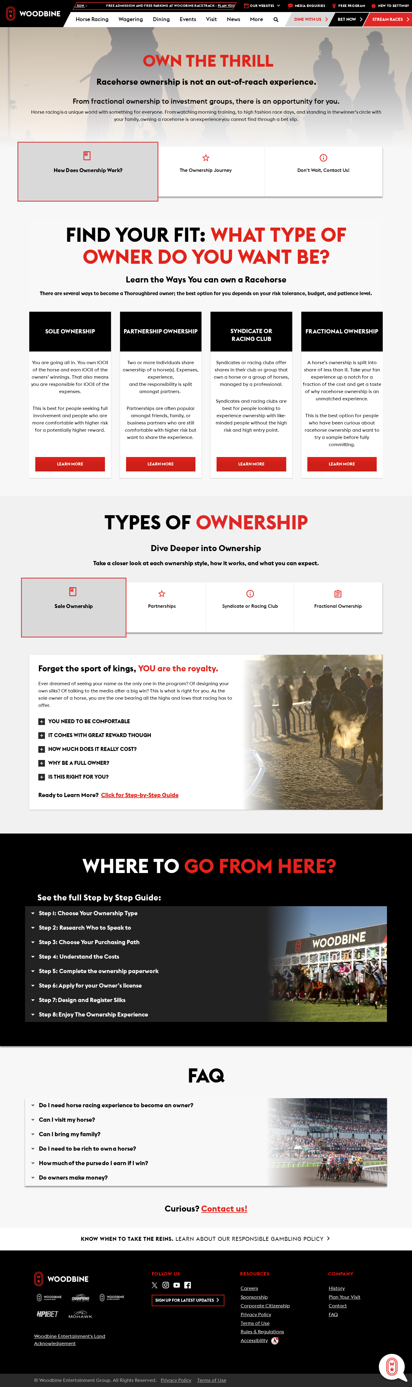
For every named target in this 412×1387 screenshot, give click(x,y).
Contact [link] (338, 1305)
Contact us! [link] (224, 1209)
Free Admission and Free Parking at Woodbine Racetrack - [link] (152, 6)
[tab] (87, 172)
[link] (33, 13)
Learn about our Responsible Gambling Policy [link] (203, 1239)
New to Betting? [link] (393, 6)
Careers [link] (249, 1288)
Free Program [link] (351, 6)
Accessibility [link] (254, 1340)
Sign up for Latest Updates (185, 1300)
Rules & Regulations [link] (262, 1331)
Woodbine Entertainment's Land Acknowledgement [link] (69, 1340)
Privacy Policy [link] (256, 1314)
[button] (256, 19)
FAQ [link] (333, 1314)
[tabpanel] (206, 350)
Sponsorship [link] (254, 1297)
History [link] (337, 1288)
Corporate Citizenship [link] (265, 1305)
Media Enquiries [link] (310, 6)
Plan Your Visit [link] (344, 1297)
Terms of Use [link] (255, 1323)
